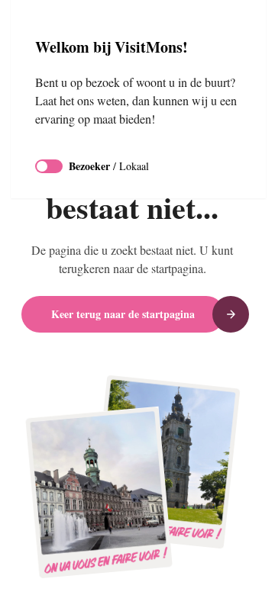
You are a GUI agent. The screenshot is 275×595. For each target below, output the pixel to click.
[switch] (49, 166)
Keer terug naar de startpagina (123, 314)
